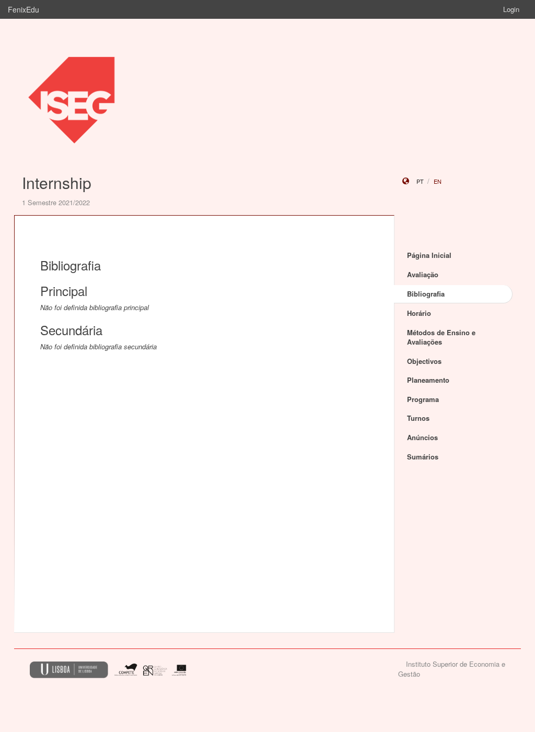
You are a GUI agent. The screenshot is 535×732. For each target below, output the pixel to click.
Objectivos (424, 361)
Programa (423, 399)
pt (420, 181)
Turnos (418, 418)
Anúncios (422, 437)
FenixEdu (23, 9)
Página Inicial (429, 255)
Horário (419, 313)
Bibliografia (426, 294)
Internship (56, 182)
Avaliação (422, 274)
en (437, 181)
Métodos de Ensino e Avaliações (441, 337)
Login (511, 9)
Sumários (422, 457)
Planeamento (428, 380)
